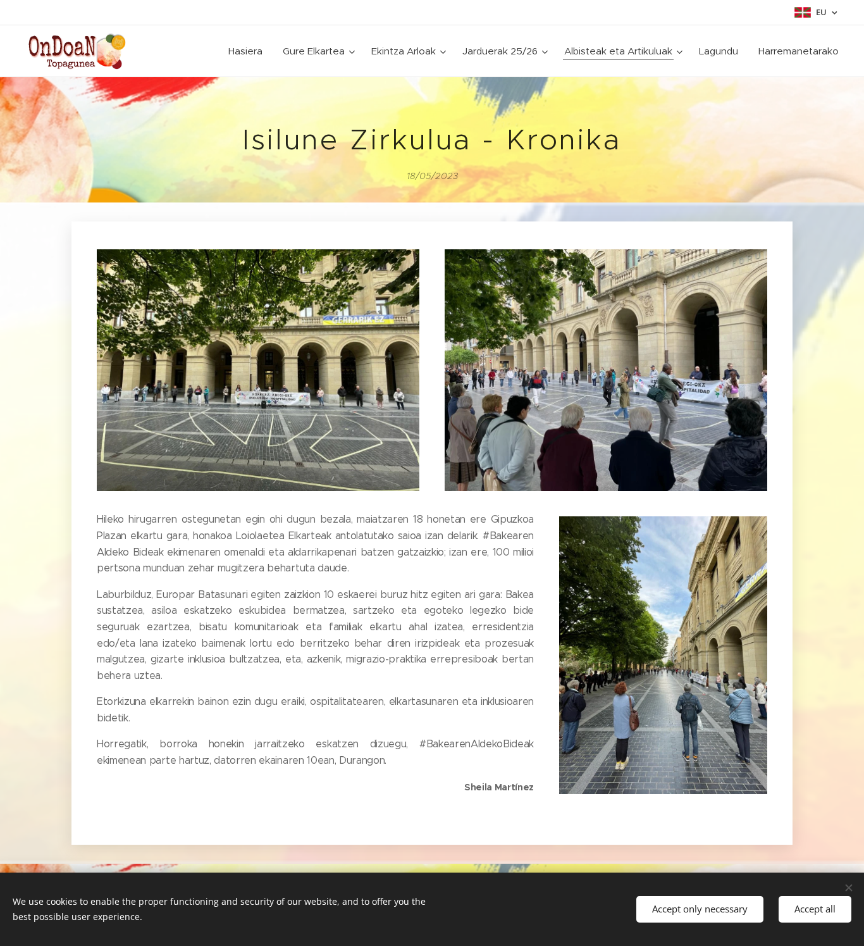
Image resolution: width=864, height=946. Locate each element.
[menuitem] (249, 51)
